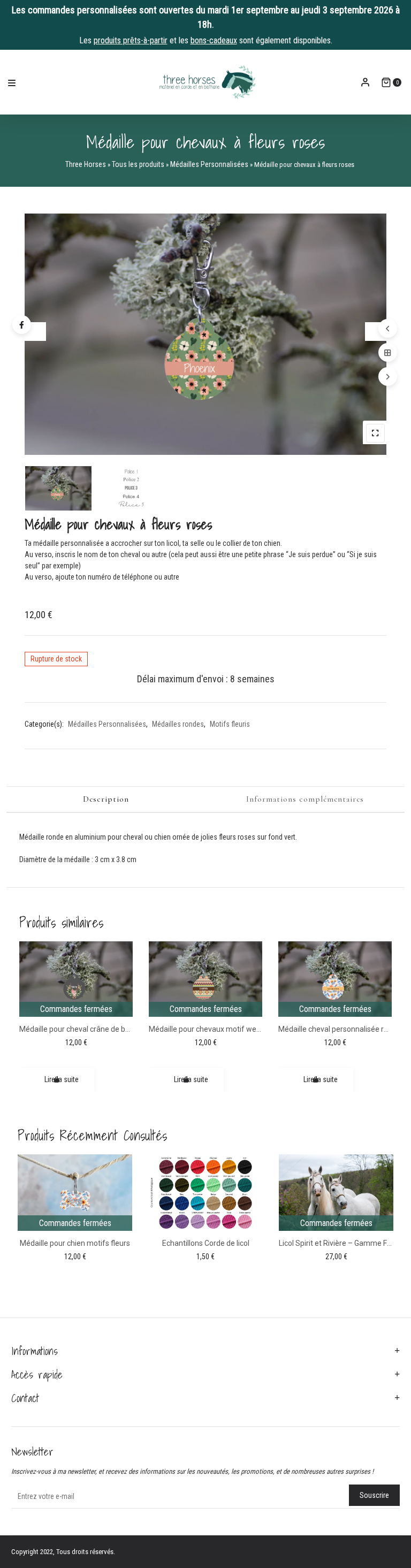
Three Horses (85, 164)
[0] (386, 82)
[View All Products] (387, 352)
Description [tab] (106, 799)
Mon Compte (365, 82)
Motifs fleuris (230, 724)
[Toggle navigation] (12, 82)
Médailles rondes (178, 724)
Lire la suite (61, 1079)
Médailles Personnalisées (209, 164)
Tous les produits (138, 164)
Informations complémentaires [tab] (305, 799)
